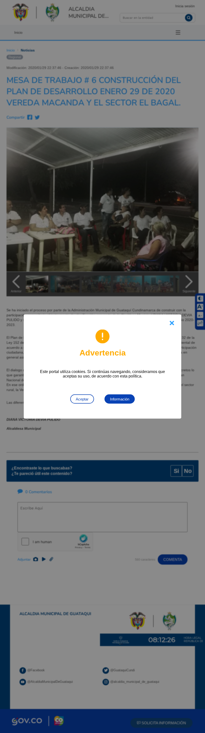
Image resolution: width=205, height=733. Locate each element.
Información (119, 399)
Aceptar (82, 399)
